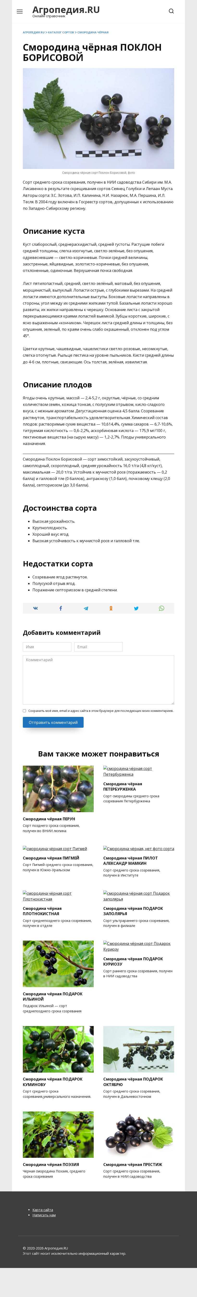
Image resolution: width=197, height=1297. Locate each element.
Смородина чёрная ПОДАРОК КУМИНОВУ (52, 1081)
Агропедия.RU (66, 9)
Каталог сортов (61, 32)
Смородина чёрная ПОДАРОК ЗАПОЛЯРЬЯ (133, 911)
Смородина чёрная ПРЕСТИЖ (132, 1164)
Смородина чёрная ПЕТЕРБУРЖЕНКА (122, 786)
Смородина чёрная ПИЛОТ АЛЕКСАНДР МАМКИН (130, 860)
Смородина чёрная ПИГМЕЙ (51, 858)
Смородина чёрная (93, 32)
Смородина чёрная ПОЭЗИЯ (51, 1164)
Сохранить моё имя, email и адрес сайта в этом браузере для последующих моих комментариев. (100, 711)
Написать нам (44, 1215)
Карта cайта (42, 1209)
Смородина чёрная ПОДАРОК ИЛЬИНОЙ (52, 996)
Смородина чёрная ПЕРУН (49, 818)
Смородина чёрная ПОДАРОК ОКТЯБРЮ (133, 1081)
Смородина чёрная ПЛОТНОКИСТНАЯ (42, 911)
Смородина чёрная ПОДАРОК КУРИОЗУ (133, 961)
